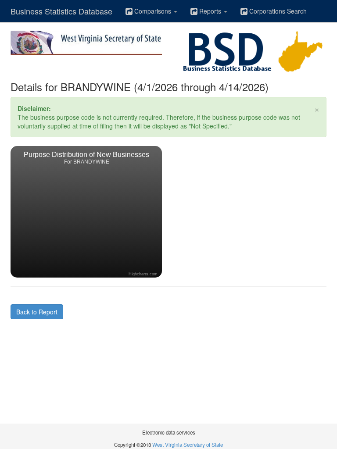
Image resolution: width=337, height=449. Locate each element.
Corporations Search (277, 11)
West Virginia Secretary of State (187, 444)
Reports (210, 11)
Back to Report (36, 311)
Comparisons (153, 11)
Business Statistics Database (61, 11)
